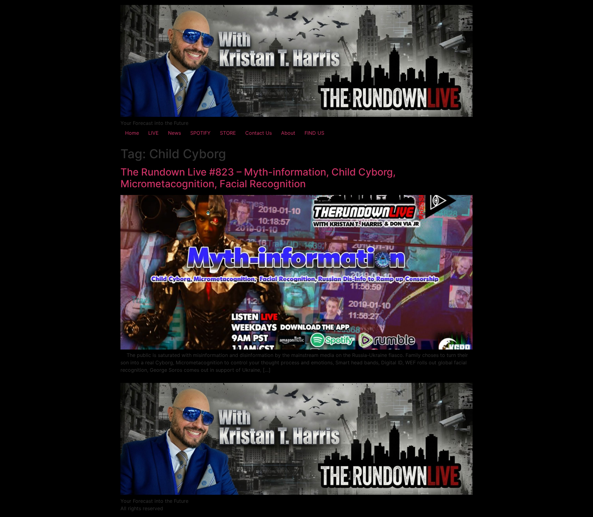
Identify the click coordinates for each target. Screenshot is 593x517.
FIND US (314, 133)
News (174, 133)
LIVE (153, 133)
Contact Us (258, 133)
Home (132, 133)
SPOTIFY (200, 133)
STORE (228, 133)
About (288, 133)
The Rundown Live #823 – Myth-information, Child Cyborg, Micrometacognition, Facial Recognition (258, 178)
